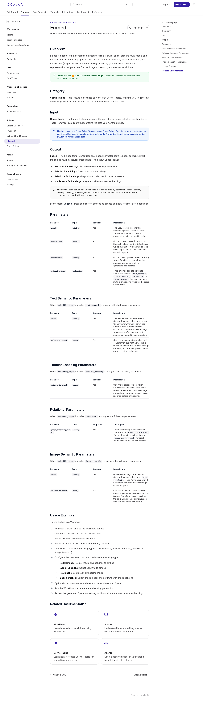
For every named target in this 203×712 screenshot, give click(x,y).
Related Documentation (172, 71)
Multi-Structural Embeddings (89, 75)
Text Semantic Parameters (174, 48)
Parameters (167, 44)
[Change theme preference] (194, 4)
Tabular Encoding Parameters (175, 53)
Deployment (83, 12)
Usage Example (169, 66)
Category (166, 31)
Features (25, 12)
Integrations (68, 12)
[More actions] (147, 27)
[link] (74, 623)
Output (165, 40)
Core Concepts (40, 12)
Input (164, 35)
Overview (166, 26)
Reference (97, 12)
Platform (16, 21)
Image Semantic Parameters (174, 62)
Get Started (12, 12)
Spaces (68, 203)
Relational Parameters (172, 57)
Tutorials (54, 12)
